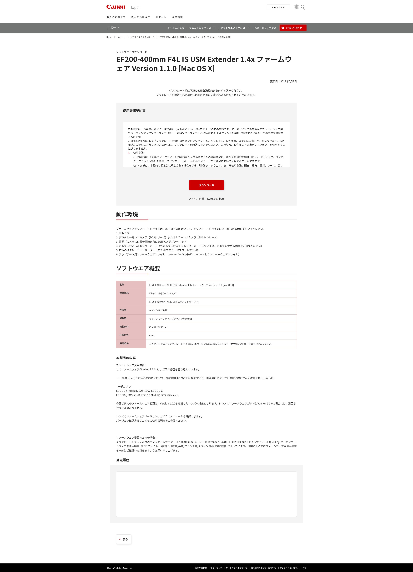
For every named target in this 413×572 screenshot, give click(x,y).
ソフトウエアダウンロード (142, 37)
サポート (121, 37)
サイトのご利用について (236, 567)
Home (109, 37)
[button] (116, 17)
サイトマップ (216, 567)
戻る (125, 539)
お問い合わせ (201, 567)
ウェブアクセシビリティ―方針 (293, 567)
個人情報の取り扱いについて (263, 567)
